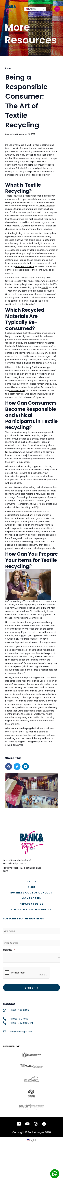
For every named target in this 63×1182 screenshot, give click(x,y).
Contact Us (31, 898)
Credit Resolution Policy (31, 909)
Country (9, 950)
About (31, 881)
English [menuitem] (32, 8)
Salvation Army (17, 390)
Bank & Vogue (35, 515)
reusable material (24, 266)
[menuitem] (35, 9)
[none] (35, 9)
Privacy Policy (32, 903)
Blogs (8, 68)
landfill (45, 287)
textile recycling (47, 205)
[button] (57, 9)
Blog (31, 887)
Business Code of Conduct (31, 892)
